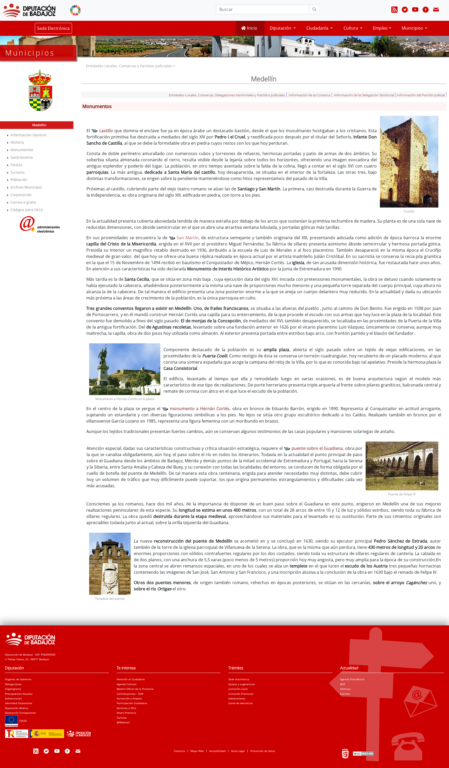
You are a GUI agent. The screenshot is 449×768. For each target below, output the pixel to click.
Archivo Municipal (26, 187)
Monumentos (22, 149)
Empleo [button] (380, 28)
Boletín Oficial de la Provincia (135, 689)
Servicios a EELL (126, 708)
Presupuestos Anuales (18, 694)
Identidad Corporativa (18, 703)
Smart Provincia (126, 712)
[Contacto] (436, 10)
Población (18, 179)
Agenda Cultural (126, 684)
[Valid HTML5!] (345, 753)
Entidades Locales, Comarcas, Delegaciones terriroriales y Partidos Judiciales (227, 95)
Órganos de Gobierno (18, 679)
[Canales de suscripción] (394, 10)
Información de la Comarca (309, 95)
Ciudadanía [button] (317, 28)
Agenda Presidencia (352, 679)
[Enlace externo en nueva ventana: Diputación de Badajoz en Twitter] (405, 10)
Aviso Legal (238, 751)
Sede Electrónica (53, 28)
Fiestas (16, 164)
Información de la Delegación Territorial (364, 95)
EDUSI (22, 721)
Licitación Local (238, 689)
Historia (17, 142)
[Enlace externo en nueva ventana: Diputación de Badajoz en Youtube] (415, 10)
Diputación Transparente (20, 712)
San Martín (187, 238)
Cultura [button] (351, 28)
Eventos (345, 694)
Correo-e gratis (23, 202)
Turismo (17, 172)
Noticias (345, 689)
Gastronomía (21, 157)
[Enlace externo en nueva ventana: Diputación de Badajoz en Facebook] (425, 10)
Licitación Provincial (240, 694)
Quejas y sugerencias (241, 684)
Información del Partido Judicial (421, 95)
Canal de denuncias (240, 703)
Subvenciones (13, 698)
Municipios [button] (413, 28)
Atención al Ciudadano (131, 679)
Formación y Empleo (129, 698)
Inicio (251, 28)
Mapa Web (197, 751)
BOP (342, 684)
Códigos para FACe (26, 209)
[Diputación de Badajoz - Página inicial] (29, 10)
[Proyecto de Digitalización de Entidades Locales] (49, 732)
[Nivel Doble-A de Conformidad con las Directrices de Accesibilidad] (362, 753)
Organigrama (13, 689)
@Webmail (123, 722)
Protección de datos (262, 751)
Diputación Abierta (16, 708)
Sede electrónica (238, 679)
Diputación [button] (281, 28)
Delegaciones (13, 684)
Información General (28, 134)
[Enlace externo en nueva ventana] (40, 223)
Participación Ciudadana (132, 703)
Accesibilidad (217, 751)
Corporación (21, 194)
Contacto (179, 751)
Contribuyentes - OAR (130, 694)
